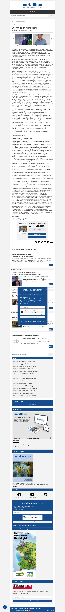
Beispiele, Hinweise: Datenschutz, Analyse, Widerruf (32, 321)
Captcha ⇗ (40, 314)
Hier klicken (34, 312)
